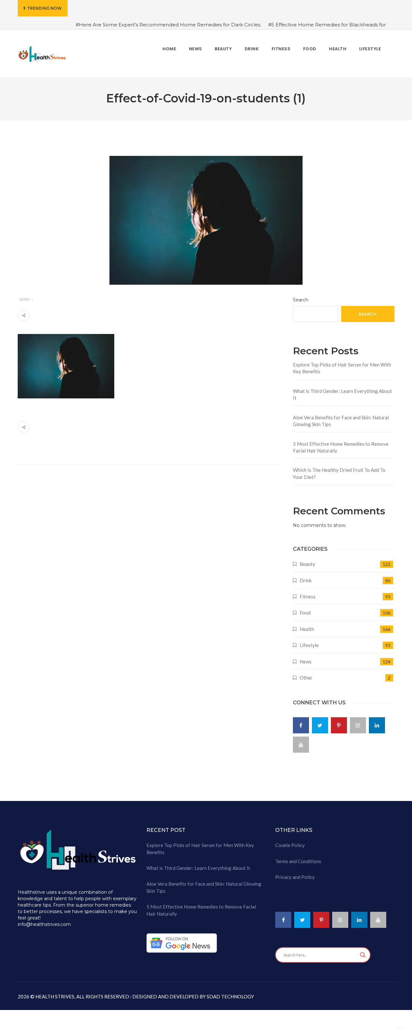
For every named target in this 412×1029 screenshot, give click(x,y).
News (306, 661)
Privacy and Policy (295, 877)
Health (307, 629)
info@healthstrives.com (44, 924)
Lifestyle (309, 645)
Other (306, 678)
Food (305, 612)
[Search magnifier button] (362, 954)
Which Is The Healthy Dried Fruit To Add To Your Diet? (339, 473)
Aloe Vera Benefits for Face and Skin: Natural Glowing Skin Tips (341, 420)
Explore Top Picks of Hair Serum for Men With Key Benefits (342, 368)
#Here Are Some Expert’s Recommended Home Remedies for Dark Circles (168, 25)
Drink (306, 580)
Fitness (307, 596)
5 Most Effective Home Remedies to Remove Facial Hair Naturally (341, 447)
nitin (24, 299)
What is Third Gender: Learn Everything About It (342, 394)
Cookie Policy (290, 845)
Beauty (307, 564)
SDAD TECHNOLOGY (230, 996)
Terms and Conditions (298, 861)
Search (300, 300)
